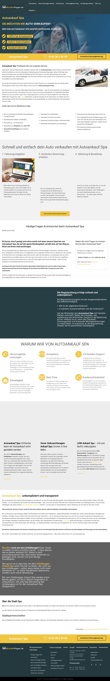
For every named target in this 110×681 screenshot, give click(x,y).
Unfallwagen (24, 76)
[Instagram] (100, 665)
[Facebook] (91, 665)
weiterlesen (7, 479)
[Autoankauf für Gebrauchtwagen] (13, 648)
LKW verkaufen (96, 462)
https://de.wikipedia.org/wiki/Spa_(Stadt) (95, 629)
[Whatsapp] (96, 665)
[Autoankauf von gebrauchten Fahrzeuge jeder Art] (15, 7)
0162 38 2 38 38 (58, 56)
